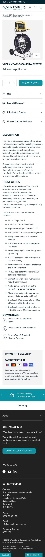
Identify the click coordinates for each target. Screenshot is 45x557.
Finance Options (8, 551)
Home (4, 15)
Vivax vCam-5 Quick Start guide (20, 320)
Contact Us (35, 555)
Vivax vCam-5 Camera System (12, 16)
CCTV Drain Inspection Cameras (19, 15)
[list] (22, 40)
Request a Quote (30, 83)
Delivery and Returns (9, 549)
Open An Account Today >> (19, 451)
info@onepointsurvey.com (14, 524)
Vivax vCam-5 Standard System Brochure (19, 337)
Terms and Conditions (9, 546)
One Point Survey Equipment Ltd (19, 540)
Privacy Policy (24, 546)
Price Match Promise (26, 549)
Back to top (22, 406)
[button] (35, 8)
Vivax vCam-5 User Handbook (22, 327)
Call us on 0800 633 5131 (13, 2)
